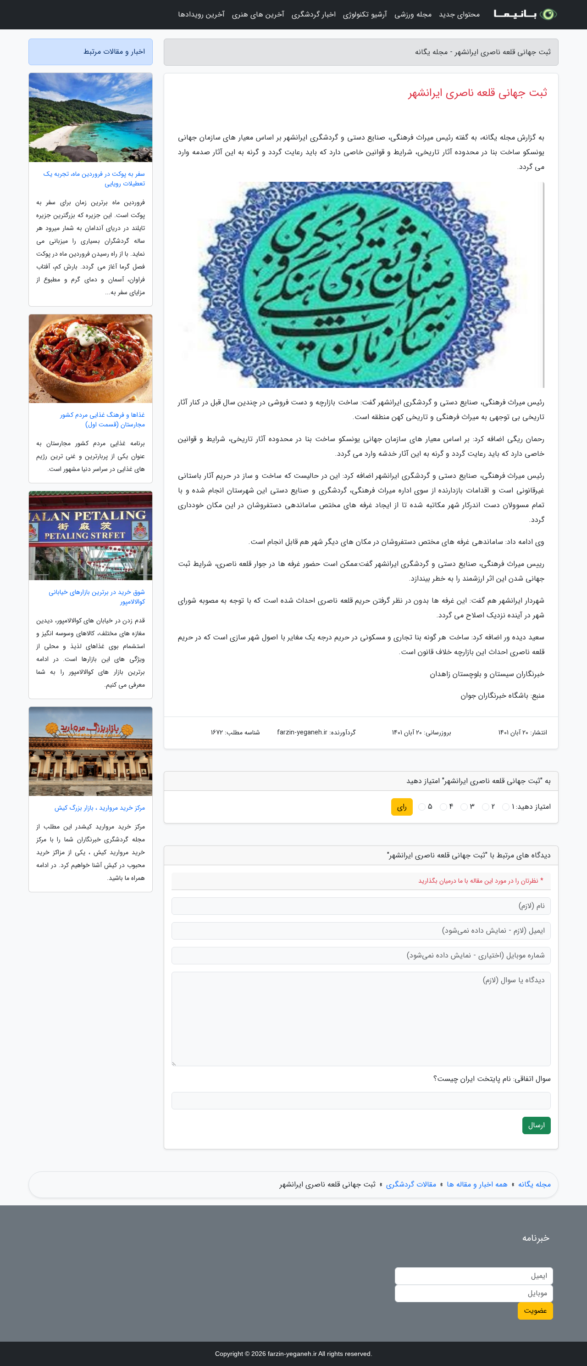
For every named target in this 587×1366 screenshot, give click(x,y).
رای (402, 806)
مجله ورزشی (413, 14)
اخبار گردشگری (314, 14)
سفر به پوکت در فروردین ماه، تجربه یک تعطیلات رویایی (94, 179)
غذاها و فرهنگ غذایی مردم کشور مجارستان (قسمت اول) (102, 420)
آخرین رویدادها (201, 14)
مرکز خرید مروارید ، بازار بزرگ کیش (100, 808)
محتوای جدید (459, 14)
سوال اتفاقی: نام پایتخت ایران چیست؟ (492, 1079)
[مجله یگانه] (525, 15)
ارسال (536, 1125)
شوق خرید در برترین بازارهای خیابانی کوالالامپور (97, 597)
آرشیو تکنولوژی (365, 14)
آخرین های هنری (258, 14)
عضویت (535, 1310)
